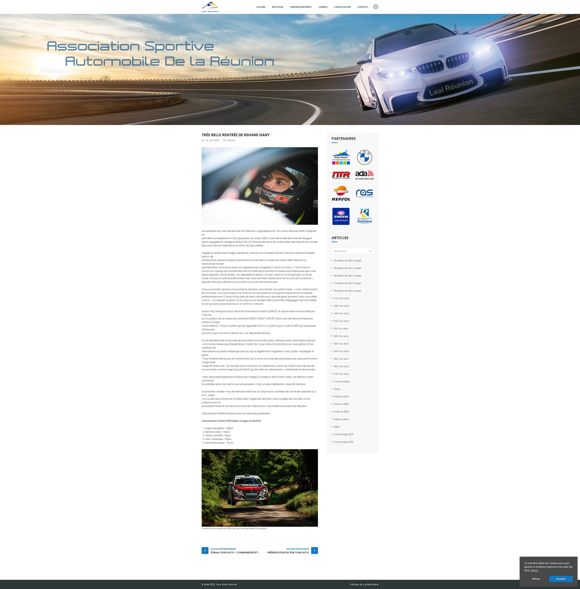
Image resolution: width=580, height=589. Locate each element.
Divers (231, 140)
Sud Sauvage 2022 (343, 434)
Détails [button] (534, 570)
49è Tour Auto (341, 313)
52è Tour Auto (341, 336)
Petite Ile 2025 (341, 404)
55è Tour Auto (341, 358)
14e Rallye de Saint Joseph (347, 260)
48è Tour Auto (341, 305)
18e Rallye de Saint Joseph (347, 290)
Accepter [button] (561, 579)
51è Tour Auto (341, 328)
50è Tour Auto (341, 321)
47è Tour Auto (341, 298)
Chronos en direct (301, 6)
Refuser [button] (536, 579)
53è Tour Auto (341, 343)
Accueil (261, 6)
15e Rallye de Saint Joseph (347, 268)
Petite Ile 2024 (341, 396)
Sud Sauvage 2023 (343, 441)
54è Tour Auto (341, 351)
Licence (323, 6)
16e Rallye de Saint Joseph (347, 275)
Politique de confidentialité (364, 584)
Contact (362, 6)
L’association (342, 6)
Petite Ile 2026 (341, 411)
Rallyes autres (341, 419)
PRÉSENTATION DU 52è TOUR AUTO (288, 550)
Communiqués (342, 381)
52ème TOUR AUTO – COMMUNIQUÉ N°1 (234, 550)
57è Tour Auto (341, 373)
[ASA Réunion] (210, 6)
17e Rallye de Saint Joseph (347, 283)
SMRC (337, 426)
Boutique (277, 6)
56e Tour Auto (341, 366)
